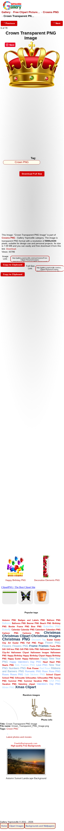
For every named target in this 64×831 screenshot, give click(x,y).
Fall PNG (31, 643)
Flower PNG (52, 642)
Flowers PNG (20, 646)
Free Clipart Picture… (26, 12)
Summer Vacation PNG (36, 681)
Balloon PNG (54, 620)
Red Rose (45, 668)
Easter (50, 640)
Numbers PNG (17, 668)
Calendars (40, 629)
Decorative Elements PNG (47, 580)
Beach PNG (45, 623)
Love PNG (42, 665)
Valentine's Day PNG (48, 684)
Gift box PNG (13, 649)
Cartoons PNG (31, 633)
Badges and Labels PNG (31, 620)
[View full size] (31, 87)
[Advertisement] (32, 122)
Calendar (15, 629)
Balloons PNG (19, 623)
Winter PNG (8, 687)
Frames (44, 645)
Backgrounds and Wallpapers (40, 826)
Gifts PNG (34, 649)
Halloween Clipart (20, 652)
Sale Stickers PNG (35, 674)
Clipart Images (16, 826)
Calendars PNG (53, 629)
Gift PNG (24, 649)
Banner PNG (33, 623)
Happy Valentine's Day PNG (25, 662)
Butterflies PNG (52, 626)
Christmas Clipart (16, 636)
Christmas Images (45, 636)
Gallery (6, 12)
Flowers (6, 646)
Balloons (6, 623)
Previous (10, 23)
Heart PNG (55, 662)
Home (4, 826)
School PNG (8, 678)
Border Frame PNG (19, 626)
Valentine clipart (26, 684)
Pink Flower (33, 668)
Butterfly (6, 629)
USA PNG (54, 680)
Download (11, 249)
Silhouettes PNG (45, 678)
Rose (45, 671)
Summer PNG (15, 681)
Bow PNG (36, 626)
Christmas (52, 633)
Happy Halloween (30, 659)
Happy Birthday (14, 655)
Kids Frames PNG (25, 665)
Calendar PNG (27, 629)
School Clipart (53, 674)
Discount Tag (38, 639)
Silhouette (20, 678)
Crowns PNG (51, 12)
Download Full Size (32, 174)
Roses (5, 674)
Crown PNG (22, 162)
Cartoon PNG (10, 633)
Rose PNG (55, 671)
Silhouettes (30, 678)
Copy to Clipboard (12, 264)
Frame (33, 645)
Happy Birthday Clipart (34, 655)
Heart (45, 662)
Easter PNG (19, 643)
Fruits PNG (55, 646)
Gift (4, 649)
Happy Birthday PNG (15, 580)
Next (58, 23)
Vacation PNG (9, 684)
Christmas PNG (16, 639)
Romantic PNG (33, 671)
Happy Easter (14, 659)
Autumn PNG (9, 620)
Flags (40, 643)
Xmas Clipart (25, 687)
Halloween (45, 649)
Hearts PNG (8, 665)
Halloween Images (40, 652)
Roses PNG (16, 674)
